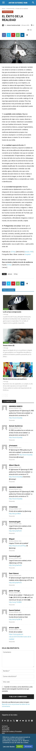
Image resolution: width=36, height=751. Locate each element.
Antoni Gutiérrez (16, 426)
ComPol (6, 309)
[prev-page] (3, 395)
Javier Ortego (14, 590)
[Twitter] (9, 35)
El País (13, 252)
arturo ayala (14, 627)
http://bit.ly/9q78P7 (15, 619)
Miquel (11, 539)
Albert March (14, 465)
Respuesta (12, 420)
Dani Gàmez (14, 573)
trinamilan (13, 507)
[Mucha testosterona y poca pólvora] (18, 369)
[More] (27, 35)
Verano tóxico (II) (8, 345)
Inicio (3, 8)
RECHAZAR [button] (28, 746)
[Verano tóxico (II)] (18, 336)
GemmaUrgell (14, 521)
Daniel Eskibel (14, 610)
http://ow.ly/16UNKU (15, 602)
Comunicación (10, 8)
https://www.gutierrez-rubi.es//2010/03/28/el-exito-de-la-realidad (20, 637)
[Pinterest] (13, 35)
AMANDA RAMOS (15, 406)
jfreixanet (13, 445)
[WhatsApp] (18, 35)
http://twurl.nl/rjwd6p (15, 418)
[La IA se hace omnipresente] (18, 302)
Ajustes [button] (12, 746)
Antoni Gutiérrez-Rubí (13, 25)
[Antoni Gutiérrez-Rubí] (3, 25)
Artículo (10, 274)
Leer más (6, 746)
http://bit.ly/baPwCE (15, 531)
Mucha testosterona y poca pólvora (14, 379)
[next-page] (6, 395)
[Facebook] (4, 35)
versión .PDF (29, 252)
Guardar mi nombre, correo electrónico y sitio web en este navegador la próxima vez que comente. (17, 689)
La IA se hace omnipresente (12, 312)
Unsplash (28, 254)
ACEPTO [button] (19, 746)
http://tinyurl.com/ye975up (17, 546)
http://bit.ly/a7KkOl (15, 513)
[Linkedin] (22, 35)
